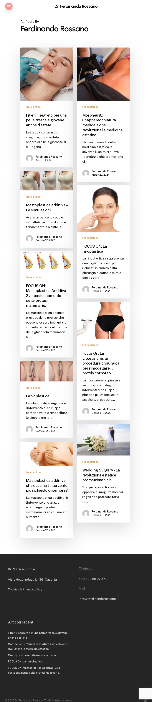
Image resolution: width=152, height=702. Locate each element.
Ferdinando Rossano (48, 156)
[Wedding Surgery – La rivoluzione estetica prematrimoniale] (103, 473)
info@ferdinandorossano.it (99, 599)
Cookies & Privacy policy (25, 589)
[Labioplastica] (46, 399)
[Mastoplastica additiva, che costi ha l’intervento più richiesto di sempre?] (46, 490)
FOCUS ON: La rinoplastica (25, 661)
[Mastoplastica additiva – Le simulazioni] (46, 209)
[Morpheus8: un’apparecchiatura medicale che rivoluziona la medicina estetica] (103, 115)
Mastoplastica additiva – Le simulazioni (33, 655)
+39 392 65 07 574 (93, 579)
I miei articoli (34, 106)
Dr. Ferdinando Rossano (76, 6)
